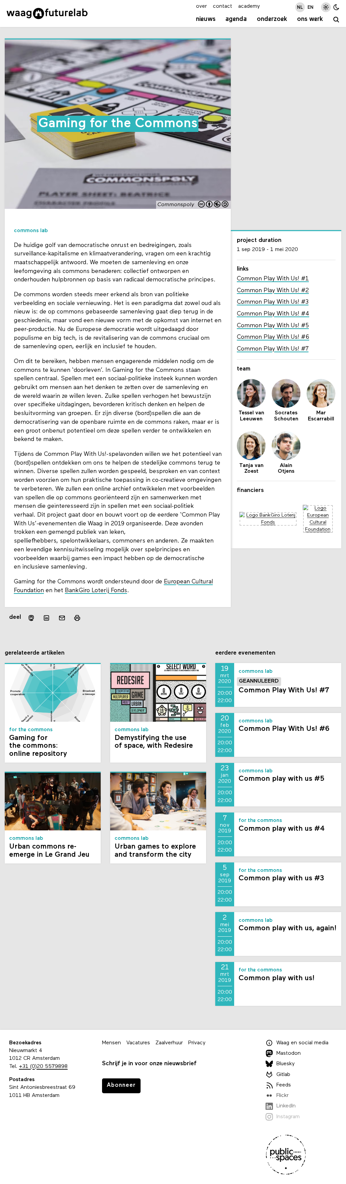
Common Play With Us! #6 (273, 337)
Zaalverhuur (169, 1043)
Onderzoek (272, 19)
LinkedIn (286, 1106)
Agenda (236, 19)
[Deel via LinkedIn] (47, 618)
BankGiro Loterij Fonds (96, 591)
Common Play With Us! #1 (273, 279)
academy (249, 6)
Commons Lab (31, 230)
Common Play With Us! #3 (272, 302)
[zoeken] (336, 20)
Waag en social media (302, 1043)
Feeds (283, 1085)
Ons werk (310, 19)
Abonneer (121, 1085)
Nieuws (206, 19)
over (201, 6)
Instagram (288, 1117)
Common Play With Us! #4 (273, 314)
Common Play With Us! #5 (273, 326)
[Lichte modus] (326, 7)
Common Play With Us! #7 (272, 349)
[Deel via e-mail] (62, 618)
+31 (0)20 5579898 (43, 1066)
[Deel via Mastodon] (31, 618)
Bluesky (285, 1064)
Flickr (282, 1095)
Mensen (111, 1043)
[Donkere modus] (336, 7)
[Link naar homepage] (47, 13)
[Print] (77, 618)
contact (222, 6)
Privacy (196, 1043)
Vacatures (138, 1043)
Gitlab (283, 1074)
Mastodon (288, 1053)
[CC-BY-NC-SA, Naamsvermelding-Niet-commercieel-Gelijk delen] (213, 205)
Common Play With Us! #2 (273, 291)
